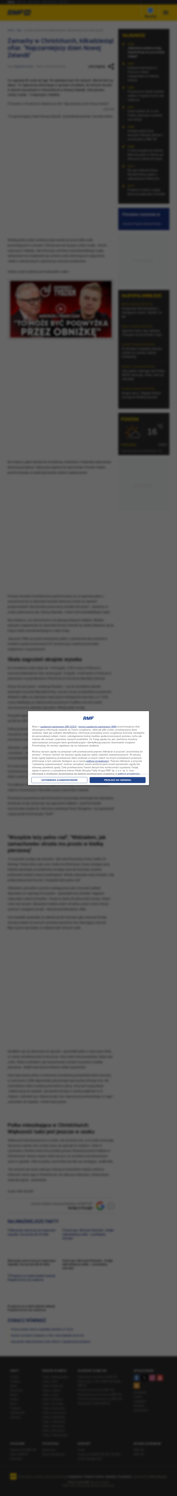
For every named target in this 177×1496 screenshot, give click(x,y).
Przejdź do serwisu (117, 780)
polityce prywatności (97, 761)
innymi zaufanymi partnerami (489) (97, 726)
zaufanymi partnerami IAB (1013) (58, 726)
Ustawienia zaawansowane (59, 780)
